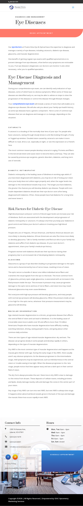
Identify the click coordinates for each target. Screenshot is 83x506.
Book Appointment (41, 33)
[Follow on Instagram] (15, 457)
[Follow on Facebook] (8, 457)
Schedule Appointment (62, 455)
